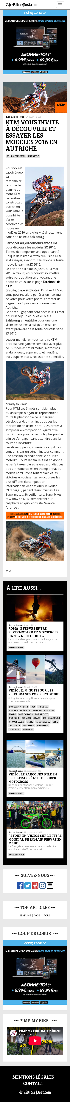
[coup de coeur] (35, 972)
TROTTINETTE (42, 721)
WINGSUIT (28, 729)
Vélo (55, 721)
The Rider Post (15, 116)
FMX (33, 706)
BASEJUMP (15, 706)
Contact (33, 1083)
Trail (30, 721)
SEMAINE (25, 915)
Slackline (54, 717)
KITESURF (49, 710)
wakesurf (29, 725)
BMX (25, 706)
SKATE (36, 717)
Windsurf (43, 725)
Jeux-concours (16, 156)
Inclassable (16, 854)
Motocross (16, 647)
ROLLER (26, 717)
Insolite (43, 706)
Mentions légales (33, 1077)
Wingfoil (14, 729)
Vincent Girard (15, 625)
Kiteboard (35, 710)
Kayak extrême (18, 710)
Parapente (41, 714)
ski (44, 717)
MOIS (37, 915)
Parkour (14, 717)
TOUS (47, 915)
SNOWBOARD (16, 721)
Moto (12, 714)
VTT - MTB (14, 725)
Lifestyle (33, 156)
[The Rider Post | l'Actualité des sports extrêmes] (21, 4)
